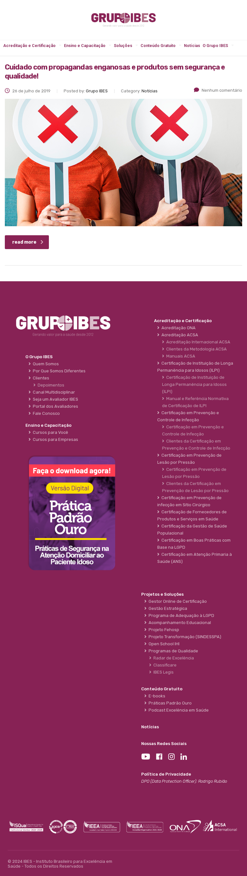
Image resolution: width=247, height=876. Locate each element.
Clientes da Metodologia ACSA (195, 349)
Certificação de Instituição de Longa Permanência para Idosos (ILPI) (194, 384)
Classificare (164, 665)
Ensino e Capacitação (84, 45)
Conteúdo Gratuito (158, 45)
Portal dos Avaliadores (54, 406)
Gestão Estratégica (167, 608)
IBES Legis (162, 672)
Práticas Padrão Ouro (169, 703)
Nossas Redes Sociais (164, 743)
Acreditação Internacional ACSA (197, 342)
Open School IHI (163, 643)
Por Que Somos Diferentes (58, 370)
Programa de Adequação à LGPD (180, 615)
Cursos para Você (49, 432)
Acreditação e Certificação (29, 45)
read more (24, 242)
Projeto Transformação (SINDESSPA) (184, 636)
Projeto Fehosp (163, 629)
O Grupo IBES (215, 45)
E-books (156, 696)
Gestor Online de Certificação (177, 601)
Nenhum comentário (222, 90)
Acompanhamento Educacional (179, 622)
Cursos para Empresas (54, 439)
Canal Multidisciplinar (53, 392)
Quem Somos (45, 363)
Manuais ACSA (179, 356)
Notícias (192, 45)
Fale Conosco (45, 413)
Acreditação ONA (178, 327)
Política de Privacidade (166, 774)
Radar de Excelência (172, 658)
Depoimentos (50, 385)
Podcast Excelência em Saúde (178, 710)
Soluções (123, 45)
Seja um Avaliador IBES (54, 399)
